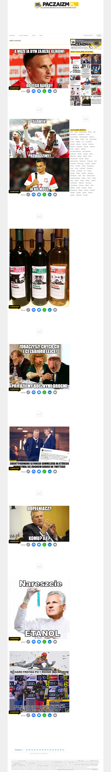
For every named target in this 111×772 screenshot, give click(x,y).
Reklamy (72, 173)
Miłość (85, 156)
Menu (33, 35)
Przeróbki (82, 168)
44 (29, 749)
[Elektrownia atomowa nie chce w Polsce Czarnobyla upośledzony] (86, 90)
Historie (84, 144)
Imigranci (91, 144)
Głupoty (78, 144)
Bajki (71, 132)
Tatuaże (93, 180)
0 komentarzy (14, 88)
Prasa (76, 168)
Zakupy (84, 192)
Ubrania (81, 185)
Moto (89, 156)
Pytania (89, 170)
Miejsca (80, 156)
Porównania (90, 165)
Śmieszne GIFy (91, 175)
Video (92, 185)
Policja (72, 165)
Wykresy (86, 190)
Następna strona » (39, 754)
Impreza (72, 146)
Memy (41, 35)
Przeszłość (90, 168)
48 (40, 749)
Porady (83, 165)
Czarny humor (74, 136)
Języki (72, 149)
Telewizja (81, 182)
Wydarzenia (73, 190)
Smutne (84, 178)
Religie (78, 173)
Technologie (73, 182)
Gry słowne (88, 141)
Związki (72, 195)
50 (45, 749)
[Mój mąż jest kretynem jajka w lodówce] (96, 80)
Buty (94, 132)
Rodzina (84, 173)
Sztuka (82, 180)
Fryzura (72, 141)
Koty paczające (86, 151)
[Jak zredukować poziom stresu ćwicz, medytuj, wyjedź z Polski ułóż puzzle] (75, 90)
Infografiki (79, 146)
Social (89, 178)
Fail (87, 139)
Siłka (84, 175)
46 (35, 749)
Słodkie (87, 180)
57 (63, 749)
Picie (95, 161)
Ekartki (82, 139)
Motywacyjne (73, 158)
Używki (87, 185)
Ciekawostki (81, 134)
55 (58, 749)
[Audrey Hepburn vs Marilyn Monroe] (86, 69)
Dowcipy (91, 136)
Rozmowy (90, 173)
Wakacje (72, 187)
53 (53, 749)
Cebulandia (73, 134)
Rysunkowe (73, 175)
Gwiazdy (72, 144)
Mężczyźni (73, 156)
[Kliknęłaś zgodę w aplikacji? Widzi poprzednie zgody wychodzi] (75, 101)
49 (42, 749)
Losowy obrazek (23, 35)
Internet (86, 146)
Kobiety (77, 149)
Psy (85, 170)
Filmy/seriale (92, 139)
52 (50, 749)
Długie (77, 139)
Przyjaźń (72, 170)
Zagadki (78, 192)
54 (55, 749)
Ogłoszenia (82, 161)
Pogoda (93, 163)
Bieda (76, 132)
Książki (80, 153)
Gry (83, 141)
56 (61, 749)
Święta (76, 180)
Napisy (87, 158)
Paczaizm (12, 35)
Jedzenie (92, 146)
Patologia (89, 161)
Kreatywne (73, 153)
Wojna (90, 187)
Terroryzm (88, 182)
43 (27, 749)
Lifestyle (85, 153)
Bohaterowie (82, 132)
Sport (71, 180)
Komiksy (83, 149)
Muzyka (81, 158)
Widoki (78, 187)
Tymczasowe (73, 185)
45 (32, 749)
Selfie (79, 175)
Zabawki (72, 192)
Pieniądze (73, 163)
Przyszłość (79, 170)
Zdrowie (90, 192)
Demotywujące (84, 136)
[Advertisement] (55, 21)
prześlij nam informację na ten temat (66, 769)
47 (37, 749)
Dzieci (72, 139)
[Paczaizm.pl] (55, 5)
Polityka (77, 165)
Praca (71, 168)
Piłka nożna (80, 163)
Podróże (87, 163)
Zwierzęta (79, 195)
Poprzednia (18, 749)
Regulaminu (95, 769)
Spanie (94, 178)
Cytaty (88, 134)
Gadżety (78, 141)
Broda (89, 132)
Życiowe (85, 195)
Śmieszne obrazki (75, 178)
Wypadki (92, 190)
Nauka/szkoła (74, 161)
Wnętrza (84, 187)
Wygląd (80, 190)
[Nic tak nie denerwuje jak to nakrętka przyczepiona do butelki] (96, 90)
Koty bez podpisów (75, 151)
